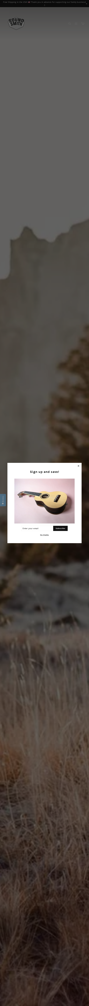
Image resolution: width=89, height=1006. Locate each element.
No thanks (44, 535)
